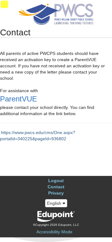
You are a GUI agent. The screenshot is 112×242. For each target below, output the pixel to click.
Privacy (56, 192)
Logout (56, 180)
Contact (56, 186)
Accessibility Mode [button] (54, 231)
